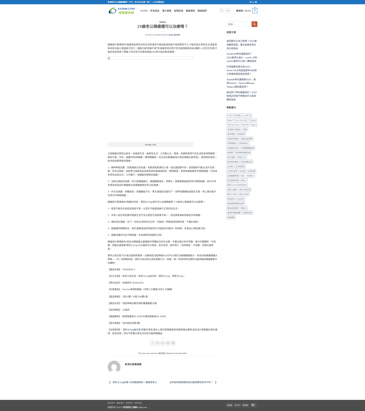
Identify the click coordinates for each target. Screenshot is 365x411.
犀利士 (244, 180)
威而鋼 (230, 152)
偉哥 (245, 129)
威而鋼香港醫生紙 (243, 152)
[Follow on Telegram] (256, 2)
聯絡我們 (202, 10)
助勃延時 (241, 134)
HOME (144, 10)
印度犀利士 (244, 143)
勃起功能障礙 (246, 138)
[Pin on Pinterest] (168, 343)
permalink (183, 353)
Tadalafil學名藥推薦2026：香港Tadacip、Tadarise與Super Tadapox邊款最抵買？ (241, 83)
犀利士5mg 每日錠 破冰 (237, 185)
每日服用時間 (233, 180)
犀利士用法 (244, 194)
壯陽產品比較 (233, 148)
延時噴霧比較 (246, 162)
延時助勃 (178, 10)
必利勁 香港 (232, 171)
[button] (225, 10)
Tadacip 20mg (233, 124)
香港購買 (231, 217)
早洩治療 (251, 171)
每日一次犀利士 (247, 176)
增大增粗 (166, 10)
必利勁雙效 (240, 166)
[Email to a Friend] (163, 343)
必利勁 (230, 166)
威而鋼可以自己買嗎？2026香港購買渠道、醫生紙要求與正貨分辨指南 (242, 44)
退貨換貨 (138, 403)
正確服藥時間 (233, 176)
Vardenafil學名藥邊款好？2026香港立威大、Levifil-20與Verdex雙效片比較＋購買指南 (242, 57)
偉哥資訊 (162, 22)
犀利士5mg (146, 201)
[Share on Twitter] (157, 343)
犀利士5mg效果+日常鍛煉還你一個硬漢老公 (134, 382)
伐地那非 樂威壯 (234, 129)
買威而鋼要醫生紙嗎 (235, 203)
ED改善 (237, 115)
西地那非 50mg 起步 (235, 199)
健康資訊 (190, 10)
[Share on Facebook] (152, 343)
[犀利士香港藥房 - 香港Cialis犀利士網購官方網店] (122, 11)
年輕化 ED (241, 157)
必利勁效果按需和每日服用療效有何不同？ (191, 382)
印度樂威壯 (232, 143)
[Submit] (254, 24)
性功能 (242, 171)
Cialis (229, 115)
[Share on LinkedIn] (173, 343)
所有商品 (154, 10)
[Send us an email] (250, 2)
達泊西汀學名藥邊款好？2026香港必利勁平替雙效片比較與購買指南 (242, 96)
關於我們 (111, 403)
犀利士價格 (232, 189)
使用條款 (129, 403)
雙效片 (244, 208)
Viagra (253, 124)
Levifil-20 (247, 115)
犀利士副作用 (244, 189)
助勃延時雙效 (233, 138)
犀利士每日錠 (114, 255)
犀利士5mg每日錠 (132, 329)
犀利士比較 (232, 194)
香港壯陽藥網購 (174, 35)
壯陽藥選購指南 (247, 148)
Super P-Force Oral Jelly (237, 120)
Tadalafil (244, 124)
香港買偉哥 (247, 212)
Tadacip (253, 120)
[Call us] (253, 2)
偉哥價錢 (231, 134)
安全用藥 (231, 157)
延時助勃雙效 (233, 162)
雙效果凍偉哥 (233, 208)
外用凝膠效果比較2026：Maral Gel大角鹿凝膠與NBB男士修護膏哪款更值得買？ (242, 70)
